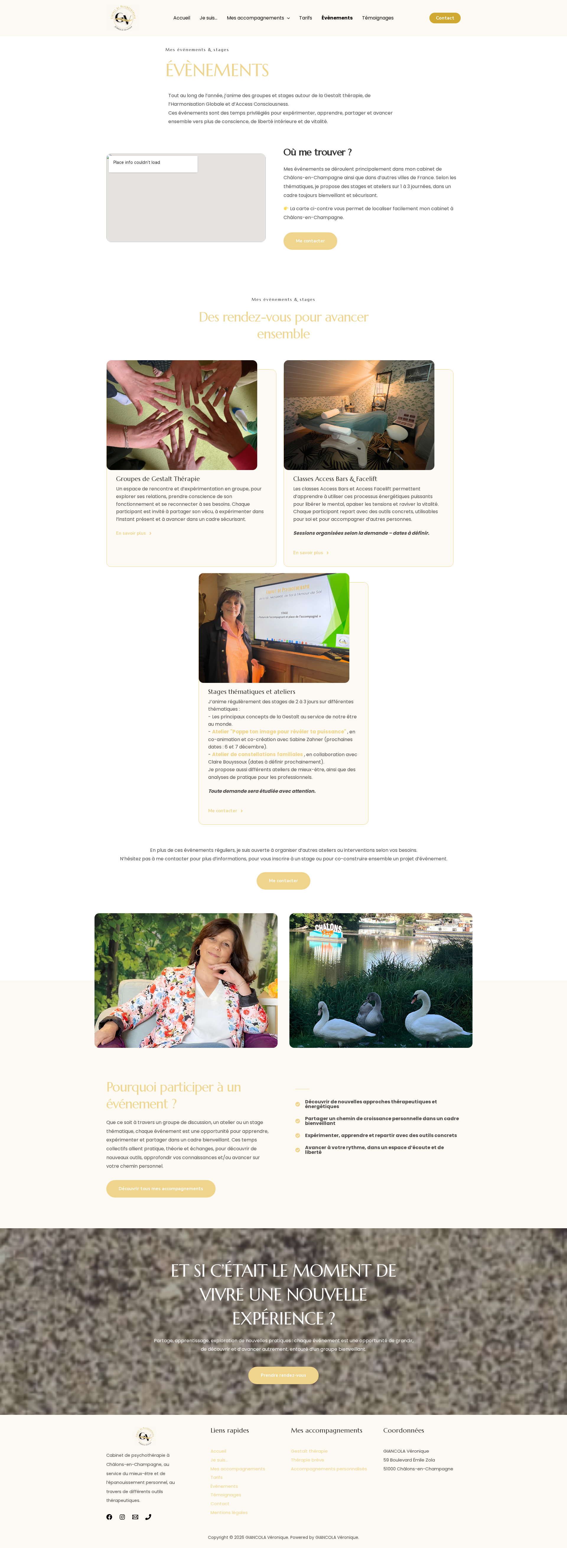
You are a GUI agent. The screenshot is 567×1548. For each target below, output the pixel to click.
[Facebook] (109, 1517)
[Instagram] (122, 1517)
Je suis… (208, 17)
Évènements (337, 17)
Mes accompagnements (255, 17)
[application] (287, 18)
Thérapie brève (307, 1460)
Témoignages (378, 17)
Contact (220, 1503)
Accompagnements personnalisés (329, 1469)
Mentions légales (229, 1512)
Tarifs (305, 17)
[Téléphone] (148, 1517)
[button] (445, 18)
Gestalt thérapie (309, 1451)
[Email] (135, 1517)
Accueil (181, 17)
